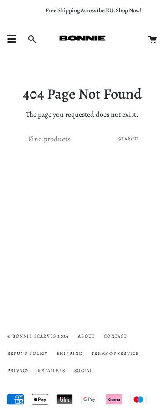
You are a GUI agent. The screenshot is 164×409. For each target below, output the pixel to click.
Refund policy (27, 353)
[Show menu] (12, 39)
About (86, 336)
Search (128, 139)
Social (83, 371)
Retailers (51, 371)
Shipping (70, 353)
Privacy (18, 371)
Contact (115, 336)
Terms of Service (115, 353)
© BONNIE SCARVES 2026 (38, 336)
